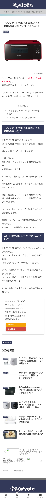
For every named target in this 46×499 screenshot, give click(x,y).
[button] (41, 374)
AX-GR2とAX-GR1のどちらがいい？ (22, 118)
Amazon (11, 325)
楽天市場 (11, 329)
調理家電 (8, 342)
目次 (20, 106)
